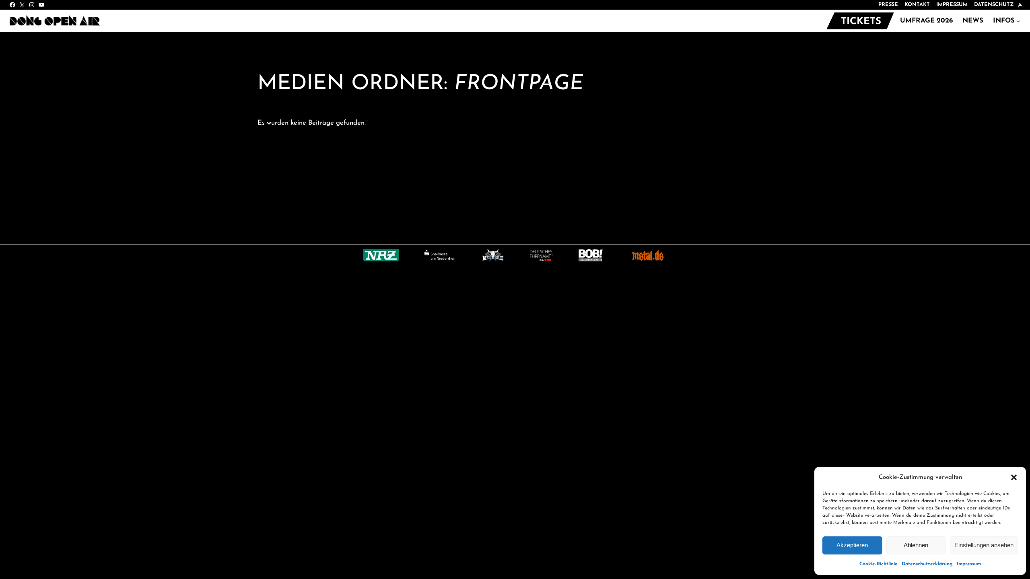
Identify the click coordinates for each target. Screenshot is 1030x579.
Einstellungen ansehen (984, 545)
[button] (1014, 477)
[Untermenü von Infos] (1018, 21)
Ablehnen (916, 545)
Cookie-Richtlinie (878, 564)
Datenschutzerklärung (927, 564)
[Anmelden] (1020, 5)
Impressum (969, 564)
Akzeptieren (852, 545)
